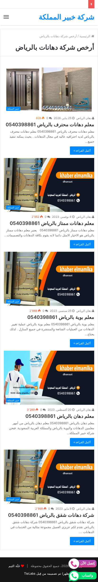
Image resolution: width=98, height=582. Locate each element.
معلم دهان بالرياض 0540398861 (59, 416)
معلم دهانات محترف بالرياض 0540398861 (50, 124)
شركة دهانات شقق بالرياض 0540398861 (51, 515)
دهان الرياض (84, 118)
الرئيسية (85, 36)
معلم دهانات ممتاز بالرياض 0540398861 (52, 223)
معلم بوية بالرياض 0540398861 (60, 317)
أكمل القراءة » (82, 150)
